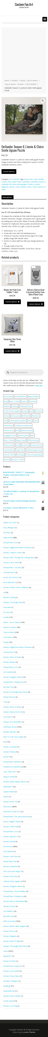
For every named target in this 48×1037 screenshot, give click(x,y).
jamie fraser (16, 182)
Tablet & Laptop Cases (34, 450)
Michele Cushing (9, 597)
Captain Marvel (9, 792)
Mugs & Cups (21, 440)
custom (4, 182)
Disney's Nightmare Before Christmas (17, 547)
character (32, 401)
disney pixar (15, 416)
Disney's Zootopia (10, 747)
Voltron (6, 797)
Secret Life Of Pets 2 (11, 577)
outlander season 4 (38, 182)
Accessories (8, 396)
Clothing (15, 406)
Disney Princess (9, 697)
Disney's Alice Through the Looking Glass (18, 557)
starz (29, 187)
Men (32, 435)
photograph (21, 184)
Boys (5, 401)
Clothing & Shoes (26, 406)
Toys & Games (38, 187)
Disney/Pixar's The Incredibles (14, 891)
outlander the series (9, 184)
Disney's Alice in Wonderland (14, 901)
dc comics (38, 411)
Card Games (8, 637)
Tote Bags (20, 455)
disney (6, 416)
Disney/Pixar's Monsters (12, 762)
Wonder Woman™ (10, 732)
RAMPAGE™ (7, 787)
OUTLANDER (14, 179)
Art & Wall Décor (20, 396)
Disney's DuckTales (10, 856)
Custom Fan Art (24, 4)
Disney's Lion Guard (10, 971)
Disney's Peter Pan (10, 802)
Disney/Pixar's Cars (10, 542)
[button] (44, 19)
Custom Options (9, 171)
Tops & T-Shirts (9, 455)
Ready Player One (10, 861)
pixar (17, 445)
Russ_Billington (9, 527)
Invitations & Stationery (23, 426)
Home (36, 421)
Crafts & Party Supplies (12, 411)
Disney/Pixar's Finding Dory (13, 682)
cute (31, 411)
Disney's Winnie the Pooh (12, 712)
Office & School (33, 440)
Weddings (7, 986)
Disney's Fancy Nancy (11, 976)
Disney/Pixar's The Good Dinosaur (16, 816)
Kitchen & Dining (27, 430)
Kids (17, 430)
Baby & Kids (7, 537)
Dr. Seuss (6, 612)
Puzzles (30, 184)
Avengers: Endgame (10, 981)
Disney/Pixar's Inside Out (12, 966)
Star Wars (7, 532)
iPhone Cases (9, 430)
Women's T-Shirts (18, 460)
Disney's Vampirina (10, 866)
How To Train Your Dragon (13, 737)
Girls (29, 421)
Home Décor (8, 426)
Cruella (5, 617)
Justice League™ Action (12, 821)
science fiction (9, 450)
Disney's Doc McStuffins (12, 722)
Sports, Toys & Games (18, 187)
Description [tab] (7, 197)
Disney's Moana (9, 662)
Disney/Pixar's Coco (10, 667)
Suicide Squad (8, 1001)
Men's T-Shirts (9, 440)
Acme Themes (29, 1032)
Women (6, 460)
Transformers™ (9, 572)
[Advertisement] (24, 54)
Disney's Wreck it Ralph (12, 941)
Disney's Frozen (9, 906)
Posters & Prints (36, 445)
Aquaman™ (7, 956)
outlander (26, 182)
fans (9, 182)
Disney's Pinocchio (10, 876)
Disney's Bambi (9, 841)
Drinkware (25, 416)
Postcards (25, 445)
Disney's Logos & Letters (12, 552)
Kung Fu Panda (9, 777)
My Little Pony (8, 687)
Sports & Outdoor (10, 627)
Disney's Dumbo (9, 961)
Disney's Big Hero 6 (10, 836)
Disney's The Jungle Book (12, 602)
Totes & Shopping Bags (34, 455)
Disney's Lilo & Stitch (11, 562)
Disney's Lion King (10, 1006)
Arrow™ (6, 757)
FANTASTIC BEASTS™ (11, 811)
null (4, 592)
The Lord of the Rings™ (12, 871)
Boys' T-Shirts (14, 401)
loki (4, 742)
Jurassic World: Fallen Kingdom (14, 926)
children (7, 406)
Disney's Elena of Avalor (12, 657)
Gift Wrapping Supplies (18, 421)
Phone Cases (8, 445)
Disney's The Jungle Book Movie (15, 692)
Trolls (5, 702)
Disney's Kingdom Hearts (12, 677)
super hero (20, 450)
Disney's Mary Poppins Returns (15, 782)
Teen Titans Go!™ (10, 772)
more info (38, 385)
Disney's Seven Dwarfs (12, 996)
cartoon (24, 401)
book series (28, 179)
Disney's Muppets (10, 936)
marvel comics (23, 435)
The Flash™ (7, 717)
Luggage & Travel (10, 435)
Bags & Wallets (33, 396)
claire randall (38, 179)
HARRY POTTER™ (10, 523)
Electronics (35, 416)
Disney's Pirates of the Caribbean (15, 587)
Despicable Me (8, 991)
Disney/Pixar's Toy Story (12, 567)
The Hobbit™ (8, 911)
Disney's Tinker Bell (10, 826)
